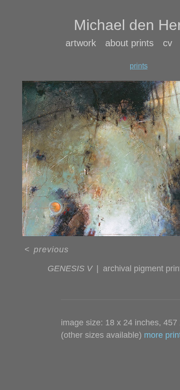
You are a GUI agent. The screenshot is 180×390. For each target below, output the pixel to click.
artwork (81, 43)
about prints (129, 43)
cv (167, 43)
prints (139, 66)
